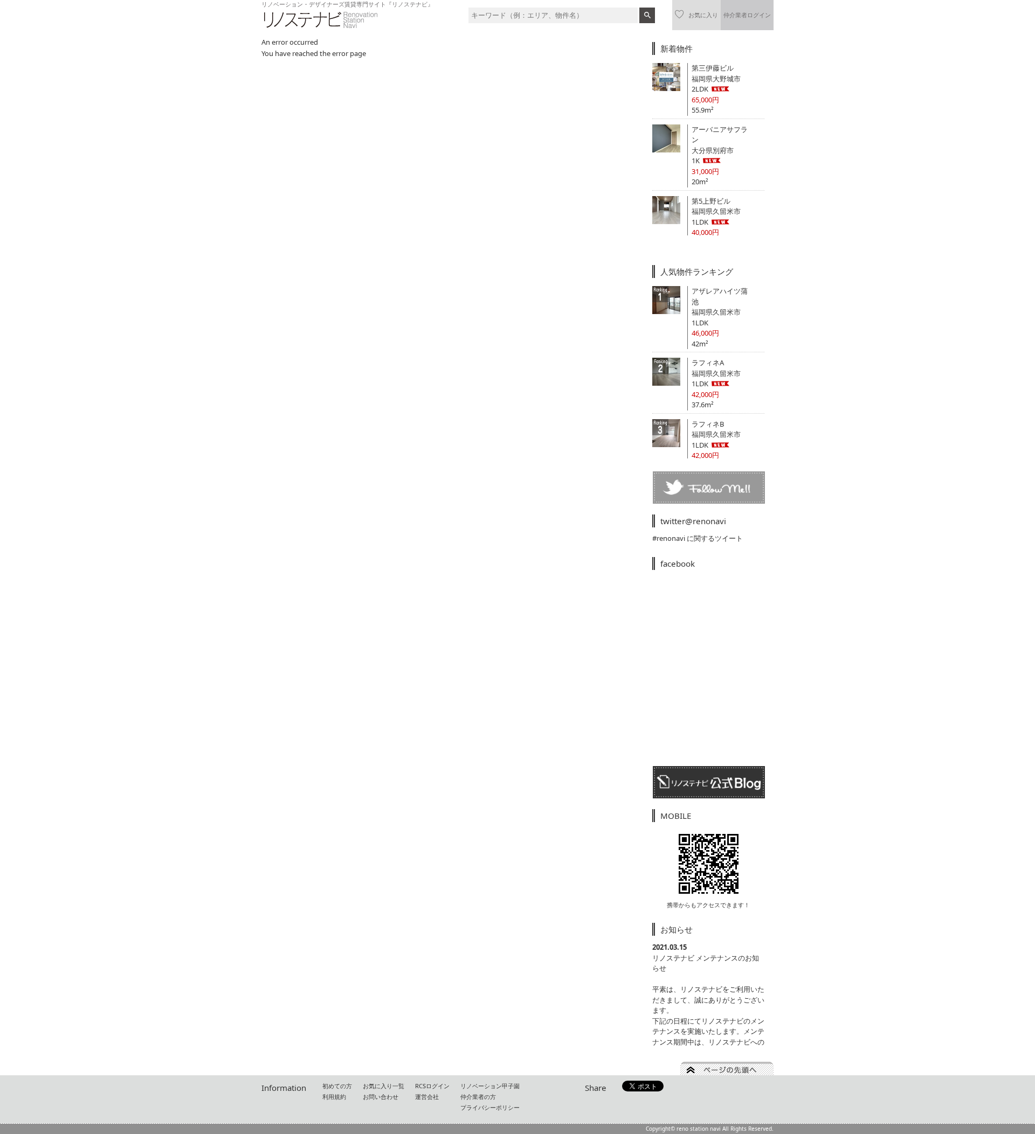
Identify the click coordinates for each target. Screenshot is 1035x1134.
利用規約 (334, 1097)
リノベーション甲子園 (490, 1086)
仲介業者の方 (478, 1097)
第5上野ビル (711, 201)
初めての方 (337, 1086)
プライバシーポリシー (490, 1107)
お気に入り (703, 15)
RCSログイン (432, 1086)
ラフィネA (708, 362)
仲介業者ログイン (747, 15)
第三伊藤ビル (713, 68)
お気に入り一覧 (383, 1086)
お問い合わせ (380, 1097)
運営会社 (427, 1097)
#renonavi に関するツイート (697, 538)
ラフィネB (708, 424)
